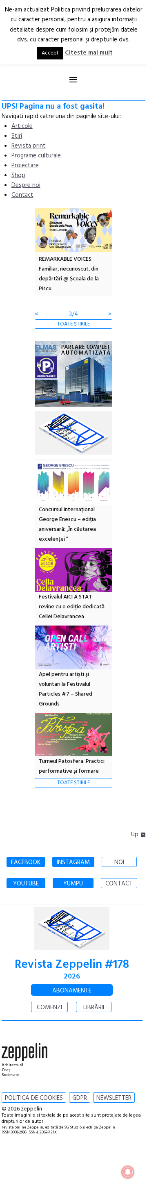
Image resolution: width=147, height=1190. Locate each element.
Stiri (16, 136)
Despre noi (25, 185)
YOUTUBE (26, 884)
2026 (72, 977)
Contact (22, 195)
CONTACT (119, 884)
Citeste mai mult (89, 53)
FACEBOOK (25, 862)
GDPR (79, 1098)
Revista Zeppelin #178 (72, 965)
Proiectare (25, 166)
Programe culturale (36, 156)
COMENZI (49, 1008)
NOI (119, 862)
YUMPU (73, 884)
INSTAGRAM (73, 862)
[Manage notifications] (127, 1172)
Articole (22, 126)
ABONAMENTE (71, 991)
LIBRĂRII (93, 1008)
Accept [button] (50, 53)
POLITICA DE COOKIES (34, 1098)
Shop (18, 175)
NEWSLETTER (113, 1098)
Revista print (28, 146)
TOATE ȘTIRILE (73, 324)
